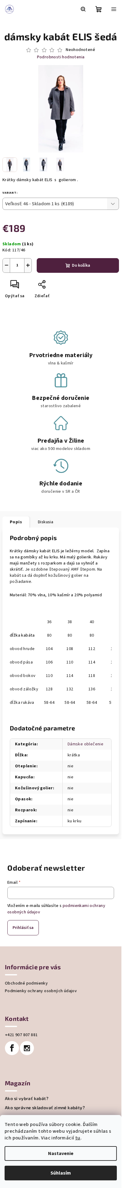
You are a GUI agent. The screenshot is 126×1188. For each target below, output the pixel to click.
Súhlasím (60, 1173)
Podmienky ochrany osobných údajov (41, 991)
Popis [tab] (16, 522)
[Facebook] (12, 1048)
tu (77, 1138)
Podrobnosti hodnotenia (61, 57)
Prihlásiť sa (23, 928)
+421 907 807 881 (21, 1035)
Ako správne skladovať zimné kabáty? (45, 1108)
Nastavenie (60, 1153)
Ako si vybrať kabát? (26, 1098)
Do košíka (81, 265)
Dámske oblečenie (85, 744)
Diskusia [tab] (45, 522)
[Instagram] (27, 1048)
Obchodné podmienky (26, 983)
